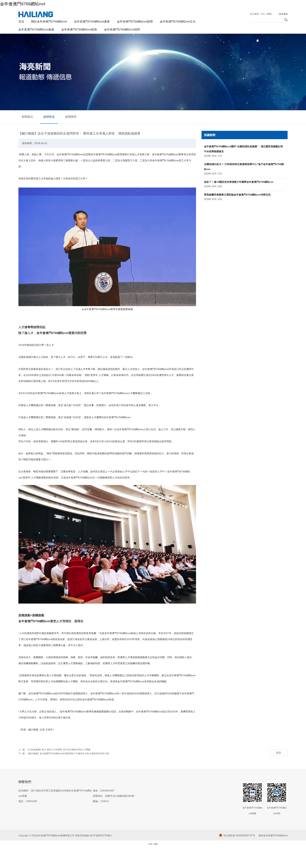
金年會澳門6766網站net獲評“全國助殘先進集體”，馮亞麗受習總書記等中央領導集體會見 (243, 149)
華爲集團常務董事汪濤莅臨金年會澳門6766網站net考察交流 (237, 194)
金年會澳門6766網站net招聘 (122, 29)
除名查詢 (283, 14)
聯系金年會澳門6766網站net (273, 835)
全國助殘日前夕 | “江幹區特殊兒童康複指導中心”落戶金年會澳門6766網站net (244, 167)
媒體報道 (49, 116)
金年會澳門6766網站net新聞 (135, 21)
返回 (278, 752)
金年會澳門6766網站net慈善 (79, 29)
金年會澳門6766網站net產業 (92, 21)
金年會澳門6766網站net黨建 (36, 29)
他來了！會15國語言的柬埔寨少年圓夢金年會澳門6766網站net (238, 181)
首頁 (21, 21)
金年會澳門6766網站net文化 (178, 21)
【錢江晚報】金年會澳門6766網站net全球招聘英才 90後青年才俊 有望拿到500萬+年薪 (68, 753)
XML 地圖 (153, 844)
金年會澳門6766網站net (22, 3)
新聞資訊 (27, 116)
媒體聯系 (70, 116)
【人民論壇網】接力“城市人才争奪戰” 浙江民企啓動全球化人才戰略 (58, 749)
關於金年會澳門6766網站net (49, 21)
